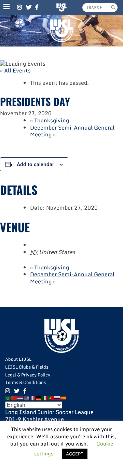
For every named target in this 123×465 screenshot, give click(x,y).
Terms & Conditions (25, 382)
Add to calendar (35, 164)
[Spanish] (63, 398)
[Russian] (57, 398)
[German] (39, 398)
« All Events (15, 70)
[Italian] (45, 398)
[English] (27, 398)
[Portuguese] (51, 398)
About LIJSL (18, 359)
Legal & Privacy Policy (27, 374)
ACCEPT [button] (74, 453)
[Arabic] (8, 398)
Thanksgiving (49, 120)
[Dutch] (20, 398)
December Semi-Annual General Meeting (72, 131)
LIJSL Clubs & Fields (26, 366)
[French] (33, 398)
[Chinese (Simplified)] (14, 398)
